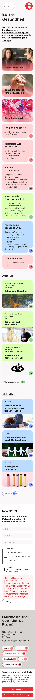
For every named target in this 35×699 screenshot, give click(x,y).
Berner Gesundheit (15, 552)
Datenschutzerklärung (15, 569)
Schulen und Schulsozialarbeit (19, 556)
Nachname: (5, 541)
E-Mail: (4, 527)
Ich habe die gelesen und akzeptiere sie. (18, 569)
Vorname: (5, 534)
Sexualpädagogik (22, 35)
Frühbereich (12, 560)
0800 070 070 (22, 641)
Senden (7, 601)
